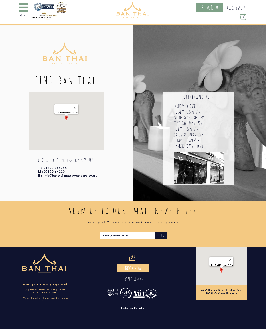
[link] (243, 16)
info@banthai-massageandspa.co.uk (70, 175)
